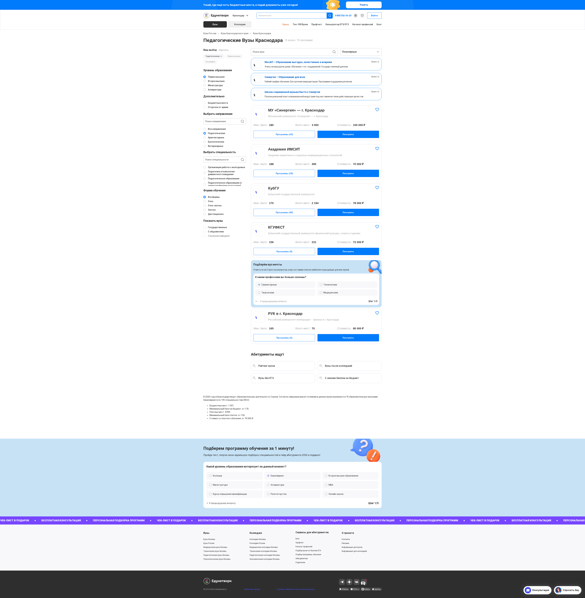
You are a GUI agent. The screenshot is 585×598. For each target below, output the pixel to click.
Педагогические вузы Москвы (216, 555)
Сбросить (224, 50)
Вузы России (209, 33)
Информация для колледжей (354, 551)
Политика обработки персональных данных (296, 589)
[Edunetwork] (216, 15)
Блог (379, 24)
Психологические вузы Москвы (216, 559)
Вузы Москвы (209, 539)
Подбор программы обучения (308, 554)
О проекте (348, 533)
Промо (374, 62)
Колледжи (256, 533)
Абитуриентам (302, 558)
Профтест (316, 24)
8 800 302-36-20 (343, 15)
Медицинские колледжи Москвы (264, 547)
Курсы (285, 24)
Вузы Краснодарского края (234, 33)
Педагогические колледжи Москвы (265, 555)
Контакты (346, 539)
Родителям (300, 562)
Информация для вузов (352, 547)
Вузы (206, 533)
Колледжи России (257, 543)
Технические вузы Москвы (214, 551)
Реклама (345, 543)
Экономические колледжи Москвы (265, 559)
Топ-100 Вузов (300, 24)
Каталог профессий (362, 24)
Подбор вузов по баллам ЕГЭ (308, 551)
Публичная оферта (252, 589)
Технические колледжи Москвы (263, 551)
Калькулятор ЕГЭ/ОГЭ (337, 24)
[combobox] (293, 15)
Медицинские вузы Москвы (215, 547)
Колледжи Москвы (258, 539)
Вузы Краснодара (262, 33)
